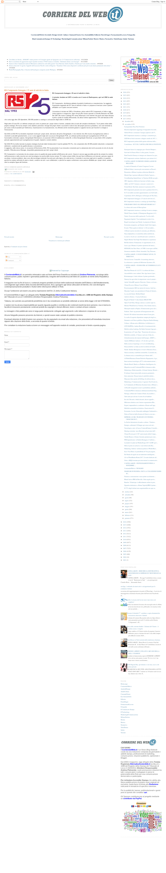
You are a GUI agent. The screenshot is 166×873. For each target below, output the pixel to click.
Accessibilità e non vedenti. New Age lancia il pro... (140, 273)
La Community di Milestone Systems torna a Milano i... (141, 385)
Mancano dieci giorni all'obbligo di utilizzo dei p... (140, 379)
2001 (125, 560)
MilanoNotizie (125, 717)
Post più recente (9, 237)
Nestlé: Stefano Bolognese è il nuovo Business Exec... (140, 350)
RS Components (16, 173)
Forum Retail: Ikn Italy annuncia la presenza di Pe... (140, 187)
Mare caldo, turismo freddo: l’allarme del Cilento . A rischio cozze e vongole (143, 627)
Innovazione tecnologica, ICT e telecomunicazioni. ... (140, 361)
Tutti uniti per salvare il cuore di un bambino (138, 396)
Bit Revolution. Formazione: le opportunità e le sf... (140, 242)
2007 (125, 548)
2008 (125, 545)
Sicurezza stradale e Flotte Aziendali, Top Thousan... (140, 251)
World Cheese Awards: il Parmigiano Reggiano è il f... (140, 213)
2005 (125, 554)
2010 (125, 539)
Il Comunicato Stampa (127, 709)
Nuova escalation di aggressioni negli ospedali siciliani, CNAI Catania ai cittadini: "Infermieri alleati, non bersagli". (44, 62)
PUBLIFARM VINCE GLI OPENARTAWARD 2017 (140, 204)
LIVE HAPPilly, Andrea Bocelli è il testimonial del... (140, 326)
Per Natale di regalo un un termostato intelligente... (139, 454)
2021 (125, 107)
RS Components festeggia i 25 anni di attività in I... (140, 198)
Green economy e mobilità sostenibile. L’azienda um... (140, 352)
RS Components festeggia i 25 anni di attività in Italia (26, 90)
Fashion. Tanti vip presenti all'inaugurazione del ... (139, 311)
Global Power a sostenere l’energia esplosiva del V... (140, 133)
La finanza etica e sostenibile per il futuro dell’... (139, 355)
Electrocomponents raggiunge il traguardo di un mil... (140, 130)
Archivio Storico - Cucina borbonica (135, 297)
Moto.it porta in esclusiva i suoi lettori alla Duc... (139, 446)
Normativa (124, 725)
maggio (127, 506)
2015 (125, 525)
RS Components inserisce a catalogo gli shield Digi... (140, 201)
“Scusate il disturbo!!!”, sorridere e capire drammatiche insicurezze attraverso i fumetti (143, 614)
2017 (125, 119)
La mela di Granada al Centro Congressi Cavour (138, 166)
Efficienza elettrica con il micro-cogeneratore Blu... (139, 402)
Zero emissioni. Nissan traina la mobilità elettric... (139, 376)
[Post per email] (33, 171)
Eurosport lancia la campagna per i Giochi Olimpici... (140, 149)
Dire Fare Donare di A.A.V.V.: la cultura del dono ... (139, 270)
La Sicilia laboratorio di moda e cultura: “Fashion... (140, 422)
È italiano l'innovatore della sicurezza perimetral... (139, 373)
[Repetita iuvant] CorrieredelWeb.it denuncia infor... (140, 367)
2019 (125, 113)
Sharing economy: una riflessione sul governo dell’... (140, 431)
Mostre (123, 720)
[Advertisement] (83, 47)
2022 (125, 104)
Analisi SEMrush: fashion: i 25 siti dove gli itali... (139, 341)
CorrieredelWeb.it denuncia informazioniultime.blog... (140, 391)
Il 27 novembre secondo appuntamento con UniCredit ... (141, 193)
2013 (125, 531)
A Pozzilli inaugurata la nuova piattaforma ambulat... (140, 388)
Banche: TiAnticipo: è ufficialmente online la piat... (140, 482)
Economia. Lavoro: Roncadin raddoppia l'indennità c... (141, 411)
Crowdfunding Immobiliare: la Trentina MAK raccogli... (141, 178)
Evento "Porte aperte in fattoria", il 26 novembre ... (139, 228)
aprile (127, 509)
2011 (125, 537)
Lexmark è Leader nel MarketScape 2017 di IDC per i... (141, 443)
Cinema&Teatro (125, 694)
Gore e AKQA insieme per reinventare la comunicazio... (141, 460)
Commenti (10, 260)
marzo (127, 512)
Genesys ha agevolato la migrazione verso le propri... (140, 279)
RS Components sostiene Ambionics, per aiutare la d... (140, 158)
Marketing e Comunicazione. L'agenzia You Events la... (141, 382)
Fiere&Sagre (124, 702)
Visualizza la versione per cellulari (59, 241)
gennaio (127, 518)
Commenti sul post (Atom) (19, 247)
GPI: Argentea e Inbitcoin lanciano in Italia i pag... (139, 181)
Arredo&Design (125, 689)
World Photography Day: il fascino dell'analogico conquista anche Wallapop (32, 70)
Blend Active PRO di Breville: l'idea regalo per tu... (139, 479)
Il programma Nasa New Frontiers (134, 127)
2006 (125, 551)
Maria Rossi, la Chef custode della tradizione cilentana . (144, 640)
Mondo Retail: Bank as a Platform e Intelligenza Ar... (140, 364)
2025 (125, 95)
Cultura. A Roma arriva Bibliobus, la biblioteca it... (139, 323)
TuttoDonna (124, 727)
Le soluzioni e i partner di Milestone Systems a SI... (139, 262)
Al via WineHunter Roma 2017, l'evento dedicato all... (140, 457)
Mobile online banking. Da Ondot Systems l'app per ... (140, 329)
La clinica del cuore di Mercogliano (135, 207)
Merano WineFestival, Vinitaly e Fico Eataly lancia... (140, 306)
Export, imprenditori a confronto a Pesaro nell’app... (140, 405)
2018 (125, 116)
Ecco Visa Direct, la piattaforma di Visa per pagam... (140, 451)
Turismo (123, 733)
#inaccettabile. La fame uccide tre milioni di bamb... (140, 347)
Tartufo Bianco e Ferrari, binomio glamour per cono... (140, 437)
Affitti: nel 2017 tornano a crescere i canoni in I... (139, 184)
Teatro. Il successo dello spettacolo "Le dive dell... (139, 216)
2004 (125, 557)
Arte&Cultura (125, 692)
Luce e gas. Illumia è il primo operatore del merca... (139, 245)
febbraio (127, 515)
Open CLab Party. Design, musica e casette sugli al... (140, 303)
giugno (127, 503)
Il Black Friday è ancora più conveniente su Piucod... (140, 169)
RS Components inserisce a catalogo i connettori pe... (140, 135)
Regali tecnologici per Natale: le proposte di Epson (140, 222)
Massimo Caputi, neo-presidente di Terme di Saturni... (140, 291)
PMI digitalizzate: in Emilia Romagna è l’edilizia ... (140, 440)
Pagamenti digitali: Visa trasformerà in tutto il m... (139, 219)
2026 (125, 92)
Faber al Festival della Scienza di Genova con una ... (140, 414)
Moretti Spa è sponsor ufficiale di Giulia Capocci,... (139, 175)
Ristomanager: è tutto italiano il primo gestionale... (139, 276)
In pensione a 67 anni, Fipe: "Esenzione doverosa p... (140, 332)
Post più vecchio (109, 237)
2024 (125, 98)
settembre (128, 495)
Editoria (123, 699)
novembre (128, 124)
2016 (125, 522)
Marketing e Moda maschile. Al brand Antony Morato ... (141, 370)
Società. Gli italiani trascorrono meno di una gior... (139, 314)
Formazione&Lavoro (127, 704)
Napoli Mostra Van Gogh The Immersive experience (140, 240)
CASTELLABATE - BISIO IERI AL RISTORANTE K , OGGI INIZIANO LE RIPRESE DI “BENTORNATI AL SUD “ (144, 573)
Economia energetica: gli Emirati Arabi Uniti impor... (140, 225)
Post (8, 257)
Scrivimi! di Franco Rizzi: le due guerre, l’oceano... (139, 152)
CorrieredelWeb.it (126, 686)
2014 (125, 528)
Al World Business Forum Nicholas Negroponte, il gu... (141, 358)
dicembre (128, 121)
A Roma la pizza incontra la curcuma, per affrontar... (140, 231)
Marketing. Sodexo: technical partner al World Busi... (140, 449)
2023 (125, 101)
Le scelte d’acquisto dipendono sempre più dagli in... (140, 317)
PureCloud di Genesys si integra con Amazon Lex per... (141, 155)
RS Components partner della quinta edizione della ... (140, 141)
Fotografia (124, 707)
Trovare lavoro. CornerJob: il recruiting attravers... (139, 259)
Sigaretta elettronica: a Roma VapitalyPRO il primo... (140, 485)
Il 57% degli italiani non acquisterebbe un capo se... (140, 488)
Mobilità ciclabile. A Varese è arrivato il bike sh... (139, 335)
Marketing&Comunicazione (129, 715)
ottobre (127, 492)
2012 (125, 534)
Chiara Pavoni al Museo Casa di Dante (136, 285)
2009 (125, 542)
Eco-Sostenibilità (126, 697)
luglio (127, 501)
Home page (59, 237)
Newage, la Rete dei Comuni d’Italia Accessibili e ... (140, 394)
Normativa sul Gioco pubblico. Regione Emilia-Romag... (141, 320)
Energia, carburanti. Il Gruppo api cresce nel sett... (139, 425)
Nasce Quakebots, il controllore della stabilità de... (139, 234)
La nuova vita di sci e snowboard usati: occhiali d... (140, 237)
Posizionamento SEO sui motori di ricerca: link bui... (140, 288)
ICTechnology (125, 712)
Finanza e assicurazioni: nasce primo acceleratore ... (140, 476)
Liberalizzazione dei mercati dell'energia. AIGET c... (140, 338)
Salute (123, 730)
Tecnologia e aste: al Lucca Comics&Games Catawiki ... (141, 428)
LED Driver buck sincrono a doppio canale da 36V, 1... (141, 138)
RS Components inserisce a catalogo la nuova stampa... (141, 210)
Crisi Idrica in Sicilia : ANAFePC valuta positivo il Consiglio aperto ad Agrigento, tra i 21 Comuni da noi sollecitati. (44, 60)
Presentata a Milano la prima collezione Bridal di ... (140, 172)
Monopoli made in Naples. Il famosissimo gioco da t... (140, 308)
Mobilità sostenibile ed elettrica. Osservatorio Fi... (139, 408)
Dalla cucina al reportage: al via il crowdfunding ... (139, 344)
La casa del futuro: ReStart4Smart (134, 294)
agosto (127, 498)
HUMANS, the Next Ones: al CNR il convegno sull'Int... (141, 248)
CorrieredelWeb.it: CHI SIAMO (133, 468)
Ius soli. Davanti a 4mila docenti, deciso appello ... (139, 399)
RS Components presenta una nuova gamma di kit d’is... (141, 190)
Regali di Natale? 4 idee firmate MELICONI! (137, 300)
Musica (123, 722)
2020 (125, 110)
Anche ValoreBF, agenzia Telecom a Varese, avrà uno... (141, 282)
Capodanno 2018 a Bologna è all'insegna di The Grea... (141, 196)
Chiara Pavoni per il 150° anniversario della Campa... (140, 434)
